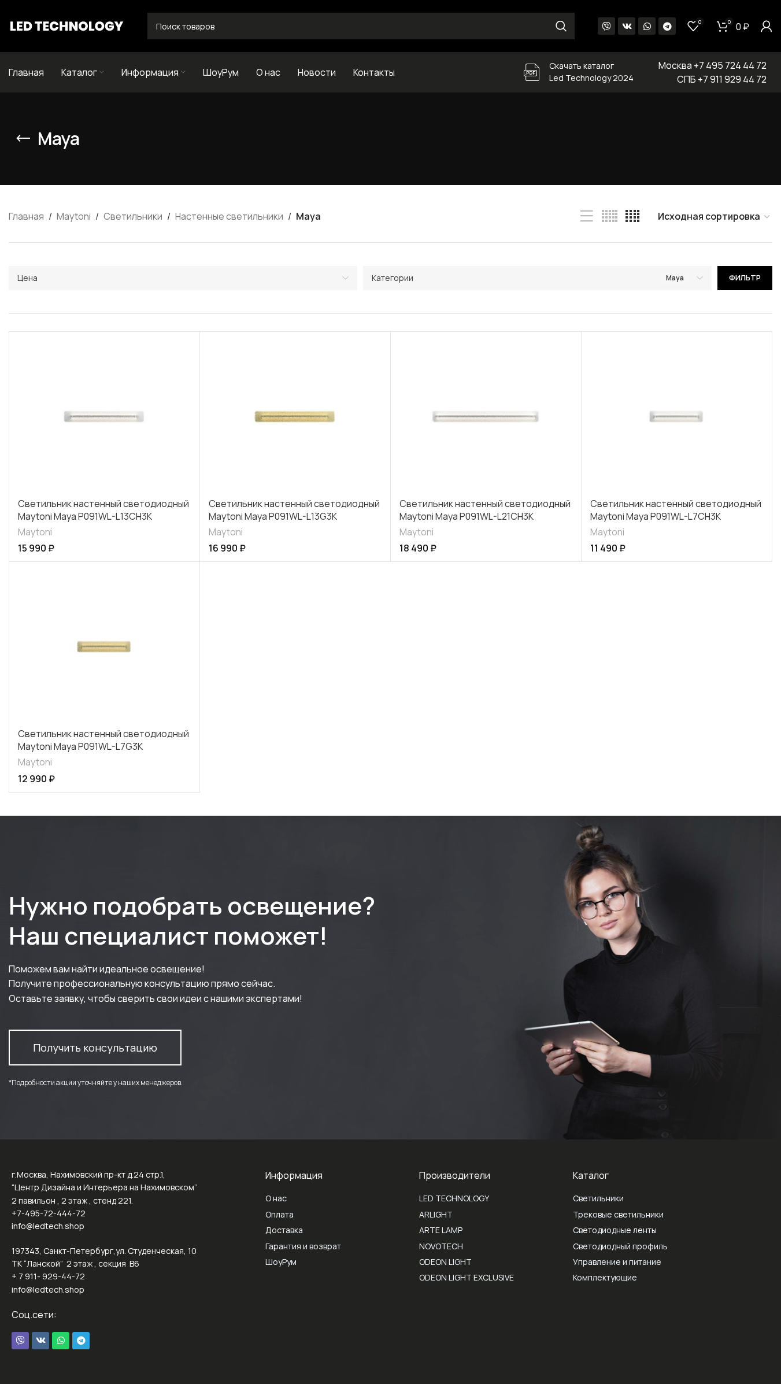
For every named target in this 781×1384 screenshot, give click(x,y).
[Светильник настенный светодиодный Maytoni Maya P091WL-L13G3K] (295, 416)
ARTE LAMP (440, 1229)
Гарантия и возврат (303, 1246)
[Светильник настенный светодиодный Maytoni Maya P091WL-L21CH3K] (485, 416)
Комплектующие (605, 1277)
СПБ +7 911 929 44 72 (722, 79)
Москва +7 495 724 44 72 (712, 65)
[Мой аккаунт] (766, 26)
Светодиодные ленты (615, 1229)
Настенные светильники (229, 216)
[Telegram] (667, 26)
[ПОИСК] (561, 26)
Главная (26, 216)
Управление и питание (617, 1261)
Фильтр (745, 277)
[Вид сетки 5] (609, 216)
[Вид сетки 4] (632, 216)
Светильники (132, 216)
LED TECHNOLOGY (454, 1198)
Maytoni (74, 216)
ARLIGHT (436, 1214)
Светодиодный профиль (620, 1246)
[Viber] (606, 26)
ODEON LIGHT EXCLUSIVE (466, 1277)
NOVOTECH (441, 1246)
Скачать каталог (581, 65)
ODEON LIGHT (445, 1261)
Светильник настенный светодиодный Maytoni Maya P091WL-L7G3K (103, 740)
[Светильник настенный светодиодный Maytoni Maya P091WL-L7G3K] (104, 646)
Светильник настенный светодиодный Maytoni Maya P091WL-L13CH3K (103, 510)
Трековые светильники (618, 1214)
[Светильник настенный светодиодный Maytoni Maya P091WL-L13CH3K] (104, 416)
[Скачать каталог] (532, 72)
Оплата (279, 1214)
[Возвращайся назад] (23, 138)
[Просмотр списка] (586, 216)
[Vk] (626, 26)
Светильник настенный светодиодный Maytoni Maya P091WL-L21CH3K (485, 510)
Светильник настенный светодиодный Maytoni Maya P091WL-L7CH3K (675, 510)
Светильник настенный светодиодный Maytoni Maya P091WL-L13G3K (294, 510)
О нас (276, 1198)
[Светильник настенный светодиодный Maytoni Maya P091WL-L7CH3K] (676, 416)
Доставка (284, 1229)
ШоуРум (281, 1261)
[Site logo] (66, 24)
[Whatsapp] (647, 26)
